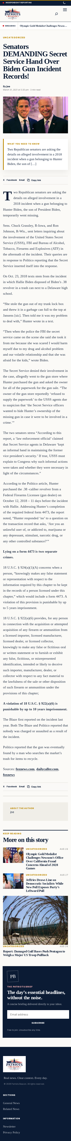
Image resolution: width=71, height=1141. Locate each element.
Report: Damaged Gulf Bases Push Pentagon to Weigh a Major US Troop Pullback (34, 953)
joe (8, 86)
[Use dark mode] (64, 3)
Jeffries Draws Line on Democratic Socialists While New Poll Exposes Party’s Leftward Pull (44, 885)
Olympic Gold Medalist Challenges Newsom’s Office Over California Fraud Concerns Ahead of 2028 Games (44, 25)
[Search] (56, 14)
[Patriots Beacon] (12, 13)
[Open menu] (65, 14)
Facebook (12, 180)
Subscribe (38, 1023)
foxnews (9, 775)
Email (22, 180)
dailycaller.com (47, 769)
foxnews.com (25, 769)
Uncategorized (14, 37)
